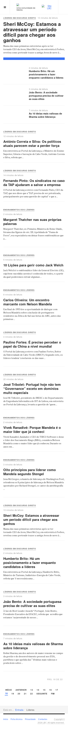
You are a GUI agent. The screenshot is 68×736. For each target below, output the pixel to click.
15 (44, 690)
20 (19, 694)
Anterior (21, 690)
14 (38, 690)
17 (56, 690)
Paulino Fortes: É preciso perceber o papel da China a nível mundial (32, 344)
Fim (53, 694)
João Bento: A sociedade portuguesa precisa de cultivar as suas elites (46, 96)
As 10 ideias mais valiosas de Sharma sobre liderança (45, 115)
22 (31, 694)
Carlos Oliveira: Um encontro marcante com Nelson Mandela (27, 302)
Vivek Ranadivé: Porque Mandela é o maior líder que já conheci (32, 429)
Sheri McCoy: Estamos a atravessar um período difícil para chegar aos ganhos (32, 32)
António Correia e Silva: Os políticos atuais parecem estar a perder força (32, 143)
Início (8, 690)
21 (25, 694)
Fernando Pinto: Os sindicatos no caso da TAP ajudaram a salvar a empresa (34, 182)
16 (50, 690)
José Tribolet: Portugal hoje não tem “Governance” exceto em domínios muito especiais (32, 388)
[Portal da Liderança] (18, 4)
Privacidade (30, 719)
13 (31, 690)
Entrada (19, 709)
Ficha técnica (16, 719)
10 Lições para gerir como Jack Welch (33, 265)
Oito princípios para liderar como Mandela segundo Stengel (29, 471)
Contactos (42, 719)
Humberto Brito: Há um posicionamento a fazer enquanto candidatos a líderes (46, 74)
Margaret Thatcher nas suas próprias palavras (32, 221)
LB (44, 722)
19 (12, 694)
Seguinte (41, 694)
